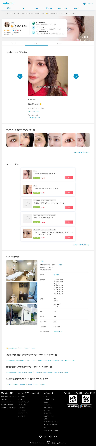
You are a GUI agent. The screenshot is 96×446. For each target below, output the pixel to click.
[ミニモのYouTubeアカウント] (55, 437)
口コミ (83, 43)
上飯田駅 (15, 384)
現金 (55, 299)
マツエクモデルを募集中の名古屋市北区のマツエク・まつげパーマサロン (56, 360)
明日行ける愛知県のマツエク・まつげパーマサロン (19, 372)
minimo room (47, 404)
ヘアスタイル (21, 396)
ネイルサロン (4, 399)
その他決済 (57, 304)
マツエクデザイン (22, 413)
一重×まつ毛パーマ (34, 118)
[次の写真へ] (76, 76)
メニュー (59, 43)
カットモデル (21, 416)
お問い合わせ (58, 332)
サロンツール (47, 410)
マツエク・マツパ (11, 13)
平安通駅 (37, 13)
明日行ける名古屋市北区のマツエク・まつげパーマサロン (21, 360)
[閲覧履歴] (84, 3)
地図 (60, 265)
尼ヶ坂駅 (42, 384)
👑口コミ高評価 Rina (51, 13)
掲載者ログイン (48, 413)
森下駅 (36, 384)
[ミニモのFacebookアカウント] (50, 437)
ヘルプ (45, 427)
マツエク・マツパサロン (7, 402)
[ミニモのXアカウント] (45, 437)
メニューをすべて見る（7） (81, 245)
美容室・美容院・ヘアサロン (8, 396)
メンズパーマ (21, 407)
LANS (42, 13)
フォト (60, 13)
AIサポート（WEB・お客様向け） (52, 430)
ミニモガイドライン (49, 416)
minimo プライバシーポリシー (51, 421)
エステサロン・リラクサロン (8, 407)
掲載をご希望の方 (48, 407)
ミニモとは (46, 396)
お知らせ (46, 402)
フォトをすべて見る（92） (82, 152)
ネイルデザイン (22, 410)
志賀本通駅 (23, 384)
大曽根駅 (30, 384)
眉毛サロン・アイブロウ (7, 404)
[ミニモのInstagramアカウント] (40, 437)
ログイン (90, 4)
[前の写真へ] (19, 76)
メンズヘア (21, 399)
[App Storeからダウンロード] (73, 406)
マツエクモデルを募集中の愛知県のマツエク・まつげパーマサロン (51, 372)
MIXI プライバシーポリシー (50, 424)
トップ (3, 13)
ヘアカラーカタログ (23, 402)
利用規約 (46, 419)
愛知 (19, 13)
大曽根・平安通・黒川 (27, 13)
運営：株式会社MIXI (49, 399)
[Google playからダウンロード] (86, 406)
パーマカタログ (22, 404)
